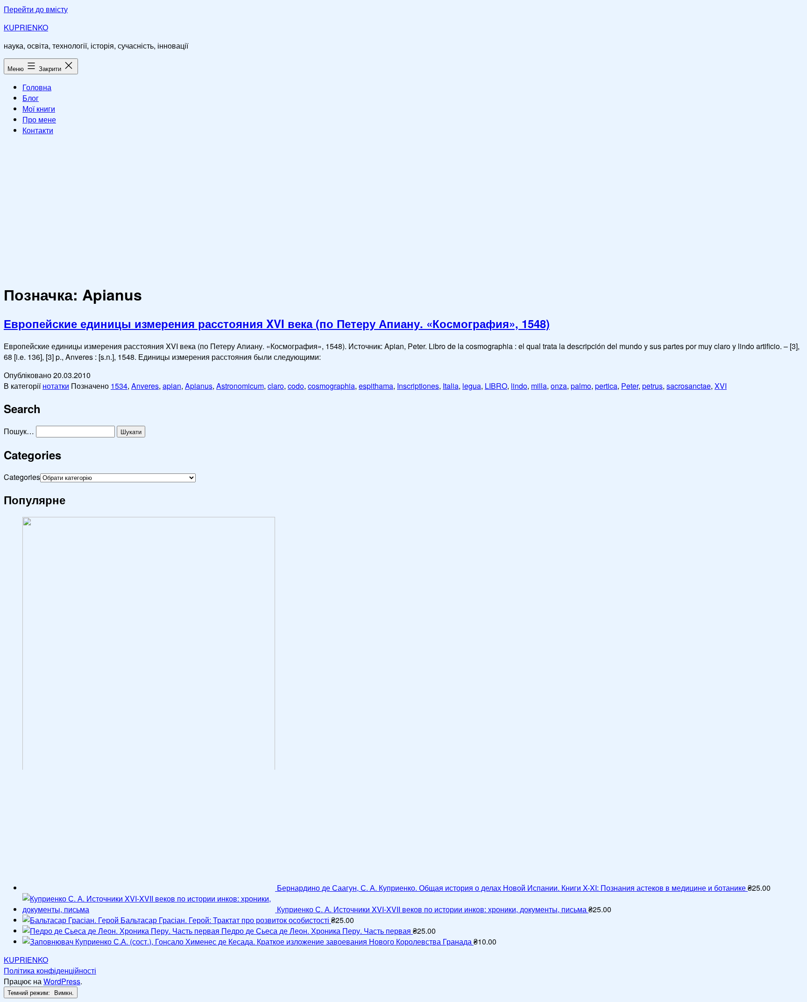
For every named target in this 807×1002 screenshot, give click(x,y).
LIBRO (496, 385)
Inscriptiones (418, 385)
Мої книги (38, 108)
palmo (581, 385)
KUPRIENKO (26, 27)
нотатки (55, 385)
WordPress (61, 981)
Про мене (39, 119)
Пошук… (19, 431)
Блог (30, 98)
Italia (451, 385)
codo (296, 385)
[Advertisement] (403, 208)
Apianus (198, 385)
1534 (119, 385)
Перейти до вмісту (36, 9)
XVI (721, 385)
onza (559, 385)
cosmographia (331, 385)
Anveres (145, 385)
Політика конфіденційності (50, 970)
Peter (629, 385)
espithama (376, 385)
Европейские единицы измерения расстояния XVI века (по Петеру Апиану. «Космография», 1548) (277, 323)
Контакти (37, 130)
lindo (519, 385)
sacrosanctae (688, 385)
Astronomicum (240, 385)
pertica (606, 385)
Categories (22, 477)
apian (172, 385)
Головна (36, 87)
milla (539, 385)
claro (276, 385)
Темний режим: (29, 992)
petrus (652, 385)
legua (471, 385)
